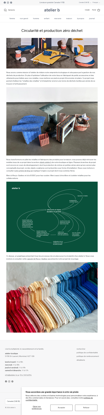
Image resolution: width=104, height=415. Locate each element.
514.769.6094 (26, 375)
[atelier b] (52, 10)
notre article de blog (22, 171)
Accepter (61, 408)
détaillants (81, 360)
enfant (46, 19)
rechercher (81, 349)
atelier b (12, 407)
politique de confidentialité (87, 353)
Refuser (86, 408)
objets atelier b (45, 162)
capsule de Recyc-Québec (37, 259)
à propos (80, 19)
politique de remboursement (88, 356)
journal (92, 19)
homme (36, 19)
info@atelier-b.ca (12, 375)
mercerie (57, 19)
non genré (24, 19)
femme (12, 19)
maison (69, 19)
